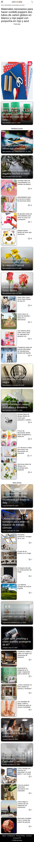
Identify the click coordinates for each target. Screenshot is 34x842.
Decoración (6, 764)
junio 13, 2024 (21, 622)
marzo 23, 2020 (17, 268)
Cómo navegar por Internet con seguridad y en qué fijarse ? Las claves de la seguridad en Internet (24, 773)
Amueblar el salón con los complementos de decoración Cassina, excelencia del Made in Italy (15, 496)
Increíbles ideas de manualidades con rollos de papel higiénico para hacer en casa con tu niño (16, 113)
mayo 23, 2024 (12, 647)
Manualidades (8, 5)
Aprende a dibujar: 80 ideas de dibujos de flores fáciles (15, 287)
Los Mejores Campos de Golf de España (24, 586)
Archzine (29, 836)
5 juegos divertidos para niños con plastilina (16, 147)
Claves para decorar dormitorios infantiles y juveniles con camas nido (15, 615)
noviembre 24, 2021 (25, 151)
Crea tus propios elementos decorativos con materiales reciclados (23, 788)
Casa (4, 505)
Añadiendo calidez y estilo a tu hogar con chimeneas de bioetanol (25, 654)
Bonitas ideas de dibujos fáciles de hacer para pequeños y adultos (24, 417)
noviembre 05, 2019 (18, 385)
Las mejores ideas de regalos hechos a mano (16, 172)
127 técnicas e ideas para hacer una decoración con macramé (25, 450)
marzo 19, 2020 (17, 293)
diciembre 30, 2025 (12, 505)
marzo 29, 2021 (17, 176)
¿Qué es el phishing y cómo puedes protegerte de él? (16, 641)
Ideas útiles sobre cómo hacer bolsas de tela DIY (24, 299)
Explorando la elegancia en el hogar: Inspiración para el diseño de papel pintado (24, 672)
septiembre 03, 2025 (12, 531)
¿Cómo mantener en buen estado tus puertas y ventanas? (25, 686)
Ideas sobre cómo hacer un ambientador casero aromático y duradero (16, 404)
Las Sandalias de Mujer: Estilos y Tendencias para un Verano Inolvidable (24, 704)
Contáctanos (11, 836)
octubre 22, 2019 (17, 410)
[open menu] (2, 1)
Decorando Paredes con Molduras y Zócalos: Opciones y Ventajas (16, 758)
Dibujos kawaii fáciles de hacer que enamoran (25, 232)
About (4, 836)
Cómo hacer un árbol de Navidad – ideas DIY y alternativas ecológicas (24, 317)
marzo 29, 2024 (13, 739)
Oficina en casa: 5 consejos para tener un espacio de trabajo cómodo (15, 523)
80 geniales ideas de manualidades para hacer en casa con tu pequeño (25, 216)
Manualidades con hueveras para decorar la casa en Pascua (15, 262)
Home (2, 5)
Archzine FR (17, 838)
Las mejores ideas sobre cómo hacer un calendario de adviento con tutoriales (24, 334)
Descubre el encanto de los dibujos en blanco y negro (16, 379)
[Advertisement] (17, 42)
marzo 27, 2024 (15, 764)
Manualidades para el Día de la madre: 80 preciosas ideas (24, 199)
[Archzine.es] (17, 2)
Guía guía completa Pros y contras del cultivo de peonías (24, 820)
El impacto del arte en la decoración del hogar (25, 570)
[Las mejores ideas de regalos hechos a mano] (17, 166)
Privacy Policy (20, 836)
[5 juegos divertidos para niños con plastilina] (17, 141)
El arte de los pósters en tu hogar (24, 552)
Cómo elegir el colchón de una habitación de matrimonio (23, 804)
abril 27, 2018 (16, 123)
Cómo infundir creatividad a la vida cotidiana (14, 733)
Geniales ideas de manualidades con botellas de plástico (24, 182)
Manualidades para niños (18, 5)
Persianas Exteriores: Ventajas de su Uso (24, 536)
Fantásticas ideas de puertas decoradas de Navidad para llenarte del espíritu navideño (25, 351)
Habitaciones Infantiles (9, 622)
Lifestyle (5, 647)
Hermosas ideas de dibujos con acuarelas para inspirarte (24, 467)
